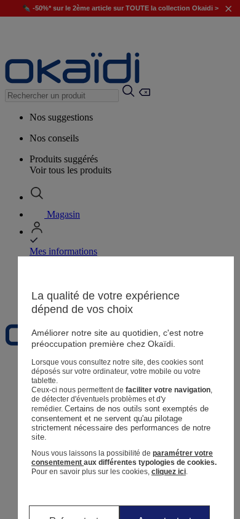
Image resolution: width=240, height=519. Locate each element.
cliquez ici (168, 471)
